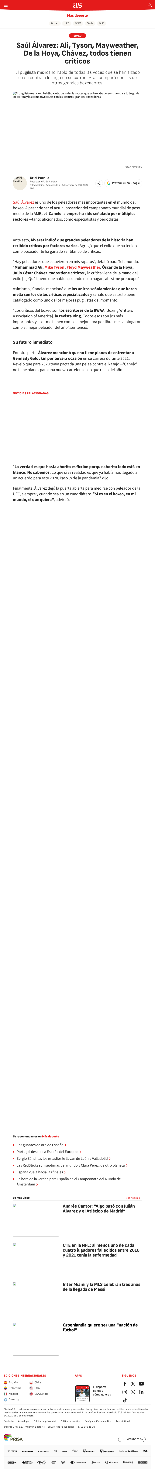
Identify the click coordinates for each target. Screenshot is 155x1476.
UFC (66, 23)
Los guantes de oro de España (40, 1145)
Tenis (90, 23)
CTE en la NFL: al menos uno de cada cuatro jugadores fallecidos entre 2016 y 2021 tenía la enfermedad (101, 1250)
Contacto (9, 1421)
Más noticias (133, 1197)
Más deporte (77, 15)
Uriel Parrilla (39, 178)
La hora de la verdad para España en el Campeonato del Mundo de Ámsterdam (69, 1181)
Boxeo (54, 23)
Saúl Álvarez (23, 202)
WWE (78, 23)
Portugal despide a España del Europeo (47, 1151)
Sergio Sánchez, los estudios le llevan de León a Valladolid (62, 1158)
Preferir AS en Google (126, 183)
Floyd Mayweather (83, 267)
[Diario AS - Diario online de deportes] (77, 5)
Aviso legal (23, 1421)
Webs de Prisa (135, 1439)
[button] (99, 183)
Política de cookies (70, 1421)
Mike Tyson (54, 267)
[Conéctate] (149, 5)
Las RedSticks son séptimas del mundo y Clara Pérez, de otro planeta (71, 1165)
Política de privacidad (45, 1421)
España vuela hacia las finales (40, 1172)
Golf (101, 23)
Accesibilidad (123, 1421)
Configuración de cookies (98, 1421)
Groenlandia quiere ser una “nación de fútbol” (100, 1327)
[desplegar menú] (5, 5)
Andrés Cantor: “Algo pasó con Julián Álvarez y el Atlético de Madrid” (99, 1208)
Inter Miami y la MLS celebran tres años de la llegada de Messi (101, 1287)
